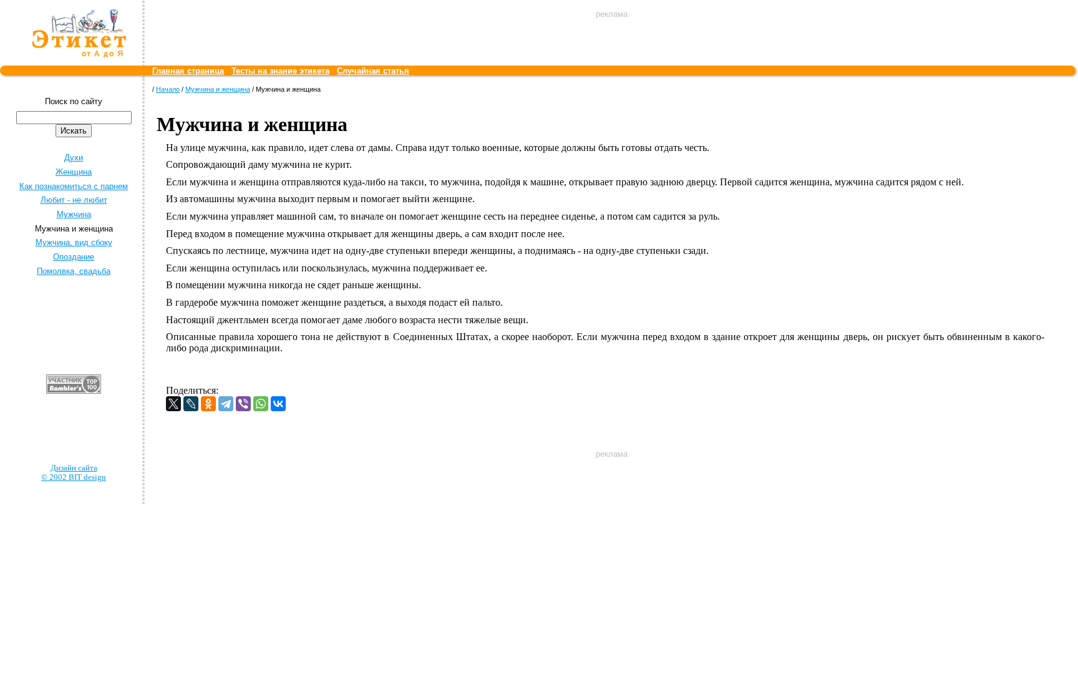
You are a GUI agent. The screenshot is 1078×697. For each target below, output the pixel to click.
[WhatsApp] (260, 403)
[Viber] (243, 403)
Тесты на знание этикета (280, 71)
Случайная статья (373, 71)
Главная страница (188, 71)
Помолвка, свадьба (73, 271)
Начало (168, 89)
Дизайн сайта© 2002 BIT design (73, 473)
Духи (73, 157)
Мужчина (74, 214)
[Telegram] (225, 403)
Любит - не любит (74, 200)
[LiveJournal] (190, 403)
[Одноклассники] (208, 403)
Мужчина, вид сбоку (74, 242)
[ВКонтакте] (278, 403)
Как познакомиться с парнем (73, 186)
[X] (173, 403)
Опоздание (73, 256)
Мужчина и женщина (217, 89)
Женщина (74, 172)
